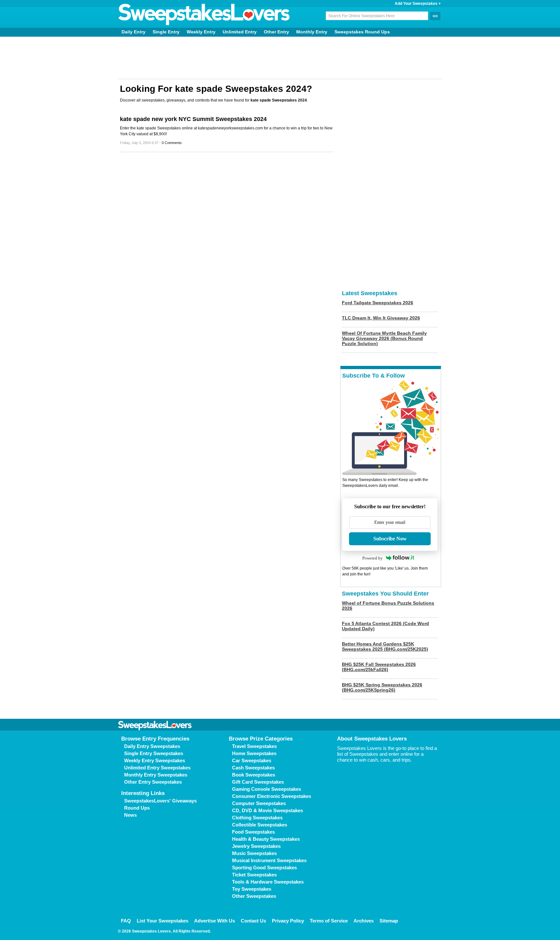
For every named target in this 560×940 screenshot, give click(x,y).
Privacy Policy (288, 920)
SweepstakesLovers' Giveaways (160, 800)
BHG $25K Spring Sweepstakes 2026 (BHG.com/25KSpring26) (382, 687)
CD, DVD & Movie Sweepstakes (267, 810)
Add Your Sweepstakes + (418, 3)
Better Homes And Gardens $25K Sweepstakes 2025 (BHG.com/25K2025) (385, 646)
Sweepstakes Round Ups (362, 31)
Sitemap (388, 920)
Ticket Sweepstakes (254, 874)
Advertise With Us (214, 920)
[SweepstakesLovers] (204, 14)
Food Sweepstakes (253, 832)
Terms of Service (329, 920)
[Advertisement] (280, 57)
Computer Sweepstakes (259, 803)
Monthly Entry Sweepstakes (155, 774)
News (130, 815)
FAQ (126, 920)
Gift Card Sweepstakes (258, 782)
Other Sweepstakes (254, 896)
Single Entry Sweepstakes (153, 753)
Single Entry (166, 31)
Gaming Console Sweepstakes (266, 789)
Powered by (372, 558)
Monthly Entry (311, 31)
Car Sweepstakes (251, 760)
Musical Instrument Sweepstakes (269, 860)
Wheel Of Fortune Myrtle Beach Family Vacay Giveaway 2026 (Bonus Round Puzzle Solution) (384, 338)
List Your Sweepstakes (162, 920)
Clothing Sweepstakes (257, 817)
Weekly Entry (201, 31)
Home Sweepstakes (254, 753)
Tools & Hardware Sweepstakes (268, 882)
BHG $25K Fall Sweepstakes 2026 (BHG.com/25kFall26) (379, 667)
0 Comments (172, 143)
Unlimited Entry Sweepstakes (157, 767)
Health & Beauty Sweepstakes (266, 839)
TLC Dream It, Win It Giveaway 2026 (381, 317)
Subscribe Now (390, 538)
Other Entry (276, 31)
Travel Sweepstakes (254, 746)
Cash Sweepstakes (253, 767)
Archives (364, 920)
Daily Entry (134, 31)
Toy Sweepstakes (251, 889)
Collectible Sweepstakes (259, 824)
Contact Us (253, 920)
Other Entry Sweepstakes (153, 782)
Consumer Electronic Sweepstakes (271, 796)
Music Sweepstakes (254, 853)
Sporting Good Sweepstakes (264, 867)
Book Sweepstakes (253, 774)
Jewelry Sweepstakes (256, 846)
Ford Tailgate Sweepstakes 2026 (377, 302)
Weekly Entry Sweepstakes (154, 760)
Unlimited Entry (240, 31)
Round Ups (137, 808)
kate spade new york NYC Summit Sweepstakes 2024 (193, 119)
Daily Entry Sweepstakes (152, 746)
